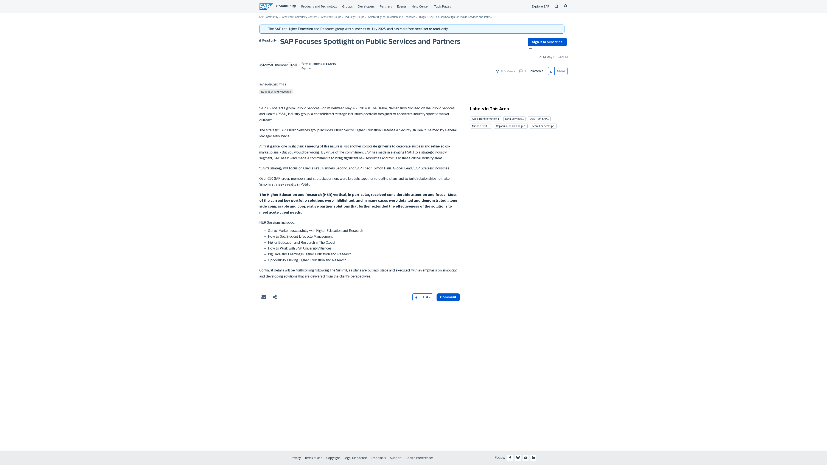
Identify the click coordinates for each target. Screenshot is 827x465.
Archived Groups (331, 17)
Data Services (513, 118)
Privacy (296, 458)
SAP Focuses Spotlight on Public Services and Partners (370, 41)
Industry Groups (354, 17)
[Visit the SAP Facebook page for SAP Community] (510, 457)
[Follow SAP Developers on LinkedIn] (533, 457)
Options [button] (530, 49)
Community (286, 6)
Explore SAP (540, 6)
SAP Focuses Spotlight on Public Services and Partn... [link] (460, 17)
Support (396, 458)
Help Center (420, 6)
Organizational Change (510, 126)
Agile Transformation (484, 118)
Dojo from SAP (538, 118)
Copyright (333, 458)
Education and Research (276, 91)
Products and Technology (319, 6)
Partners (386, 6)
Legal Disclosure (355, 458)
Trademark (378, 458)
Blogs (422, 17)
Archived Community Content (299, 17)
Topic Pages (442, 6)
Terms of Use (313, 458)
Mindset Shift (480, 126)
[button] (551, 71)
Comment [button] (448, 297)
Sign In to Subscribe (547, 42)
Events (402, 6)
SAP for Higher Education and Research (391, 17)
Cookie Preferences (420, 458)
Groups (347, 6)
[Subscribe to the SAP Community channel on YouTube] (525, 457)
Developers (366, 6)
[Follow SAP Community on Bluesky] (518, 457)
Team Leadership (542, 126)
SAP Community (268, 17)
